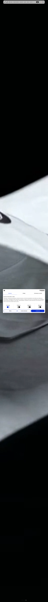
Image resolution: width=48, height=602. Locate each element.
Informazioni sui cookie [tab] (38, 293)
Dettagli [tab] (24, 293)
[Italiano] (40, 2)
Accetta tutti (38, 310)
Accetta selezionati (24, 310)
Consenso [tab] (10, 293)
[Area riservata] (37, 2)
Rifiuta (10, 310)
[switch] (17, 307)
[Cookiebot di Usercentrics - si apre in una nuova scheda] (40, 290)
